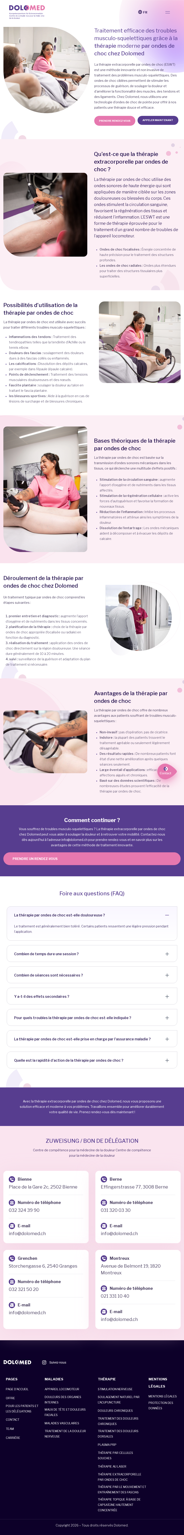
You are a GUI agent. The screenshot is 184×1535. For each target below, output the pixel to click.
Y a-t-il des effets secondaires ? (41, 996)
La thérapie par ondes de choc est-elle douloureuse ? (59, 915)
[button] (167, 12)
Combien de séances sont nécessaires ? (48, 975)
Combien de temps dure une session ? (46, 954)
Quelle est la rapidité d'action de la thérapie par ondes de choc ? (68, 1060)
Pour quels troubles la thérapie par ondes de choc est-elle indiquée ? (72, 1018)
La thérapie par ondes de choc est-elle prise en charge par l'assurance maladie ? (82, 1039)
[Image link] (17, 1362)
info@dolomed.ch (74, 840)
